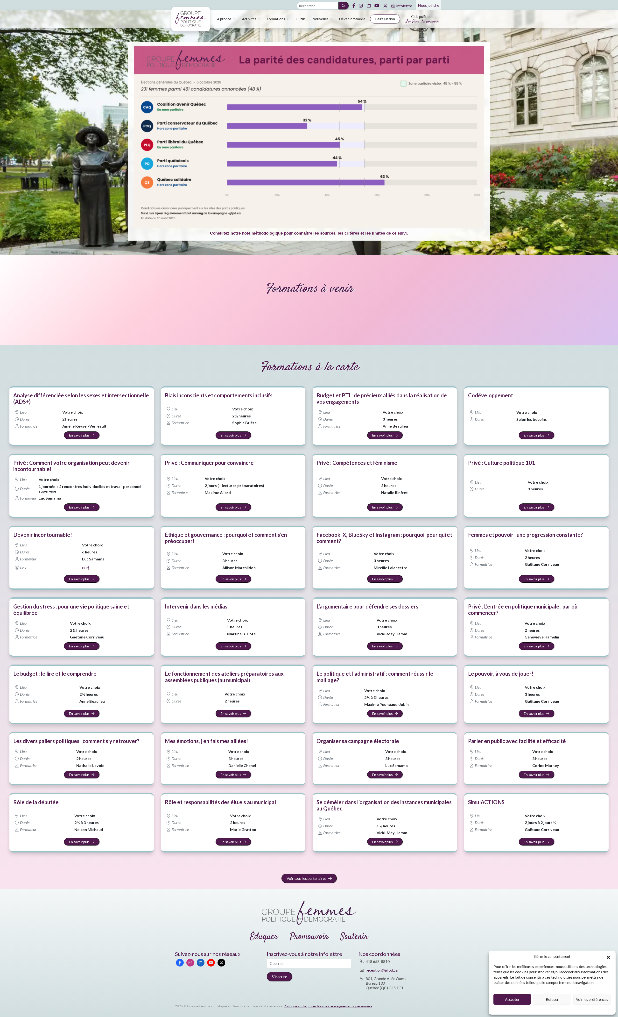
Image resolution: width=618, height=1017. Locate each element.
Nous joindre (428, 5)
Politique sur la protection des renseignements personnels (328, 1006)
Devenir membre (352, 19)
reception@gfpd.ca (382, 970)
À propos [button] (224, 19)
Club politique (422, 19)
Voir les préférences (592, 999)
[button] (608, 956)
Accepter (512, 999)
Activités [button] (249, 19)
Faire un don (385, 19)
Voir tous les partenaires (306, 878)
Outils (301, 19)
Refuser (552, 999)
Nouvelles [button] (320, 19)
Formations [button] (276, 19)
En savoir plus (79, 435)
